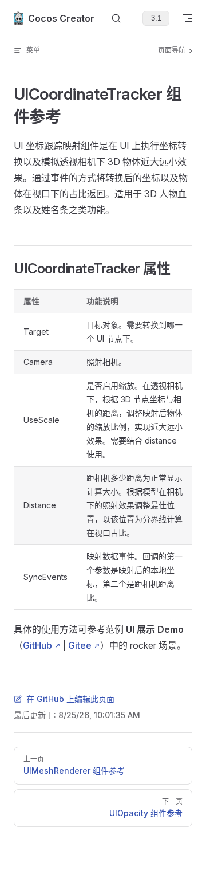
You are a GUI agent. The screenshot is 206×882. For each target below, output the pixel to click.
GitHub (37, 645)
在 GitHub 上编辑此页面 (70, 699)
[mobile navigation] (187, 18)
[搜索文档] (116, 18)
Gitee (80, 645)
